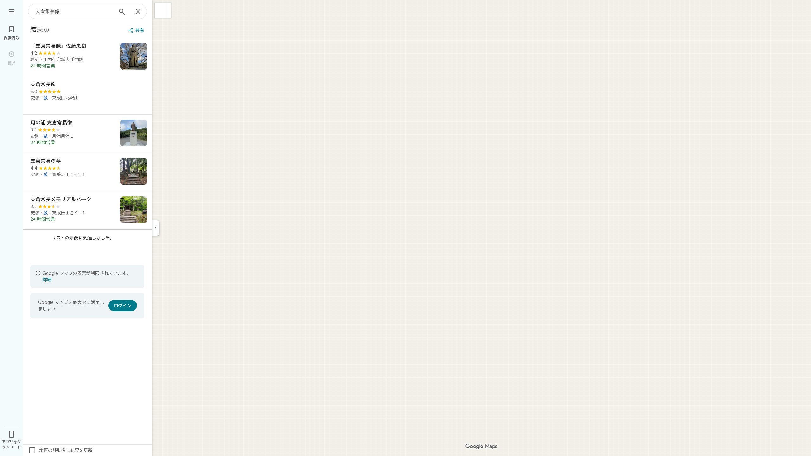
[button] (160, 10)
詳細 (46, 279)
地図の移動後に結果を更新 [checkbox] (61, 450)
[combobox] (74, 11)
